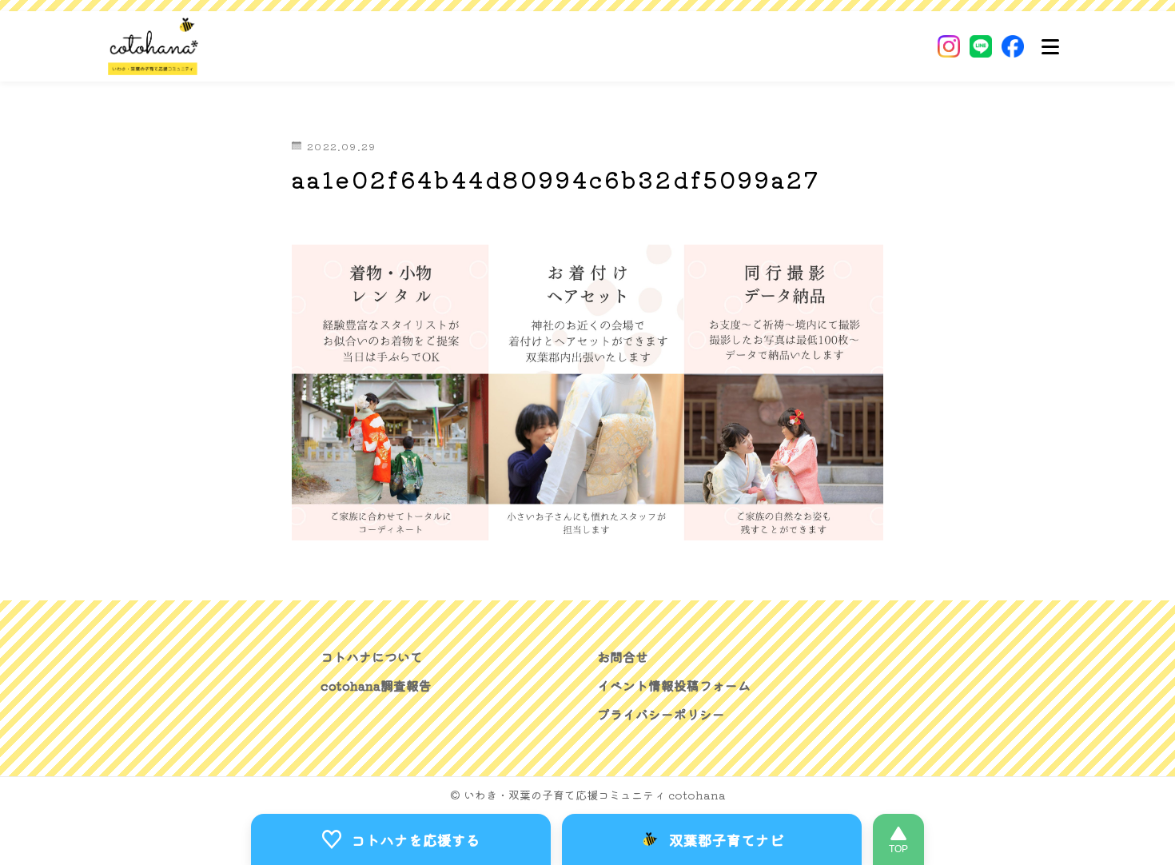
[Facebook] (1013, 46)
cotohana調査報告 (376, 685)
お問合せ (622, 656)
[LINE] (981, 46)
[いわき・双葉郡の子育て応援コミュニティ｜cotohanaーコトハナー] (153, 46)
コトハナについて (372, 656)
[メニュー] (1050, 46)
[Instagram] (949, 46)
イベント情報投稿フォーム (674, 685)
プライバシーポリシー (661, 713)
